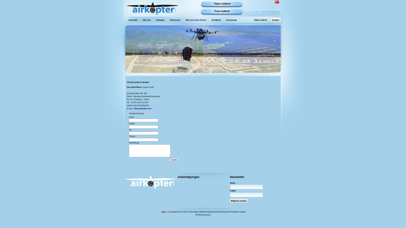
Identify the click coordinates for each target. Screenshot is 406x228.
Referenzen (175, 20)
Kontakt (275, 20)
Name (131, 117)
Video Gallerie (222, 3)
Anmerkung (134, 143)
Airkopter (160, 20)
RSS (163, 212)
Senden (174, 160)
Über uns (147, 20)
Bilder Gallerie (260, 20)
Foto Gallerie (222, 11)
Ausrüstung (231, 20)
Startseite (132, 20)
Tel (130, 130)
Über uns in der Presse (196, 20)
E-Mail (131, 124)
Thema (132, 136)
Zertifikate (216, 20)
